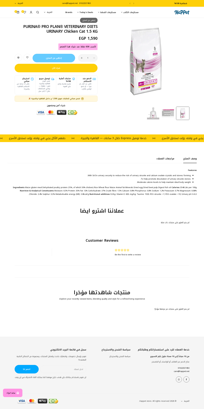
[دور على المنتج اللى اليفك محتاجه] (37, 12)
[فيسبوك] (186, 379)
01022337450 (183, 368)
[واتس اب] (179, 379)
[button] (133, 3)
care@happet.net (181, 371)
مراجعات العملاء (165, 158)
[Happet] (181, 12)
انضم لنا (26, 369)
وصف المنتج (190, 158)
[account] (31, 12)
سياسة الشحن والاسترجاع (119, 356)
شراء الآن (56, 68)
